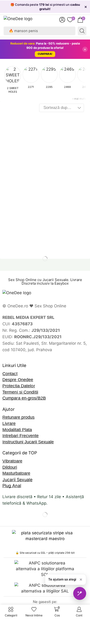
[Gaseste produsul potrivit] (79, 593)
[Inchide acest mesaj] (81, 579)
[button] (62, 19)
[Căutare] (82, 31)
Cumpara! (45, 54)
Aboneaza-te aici (58, 9)
